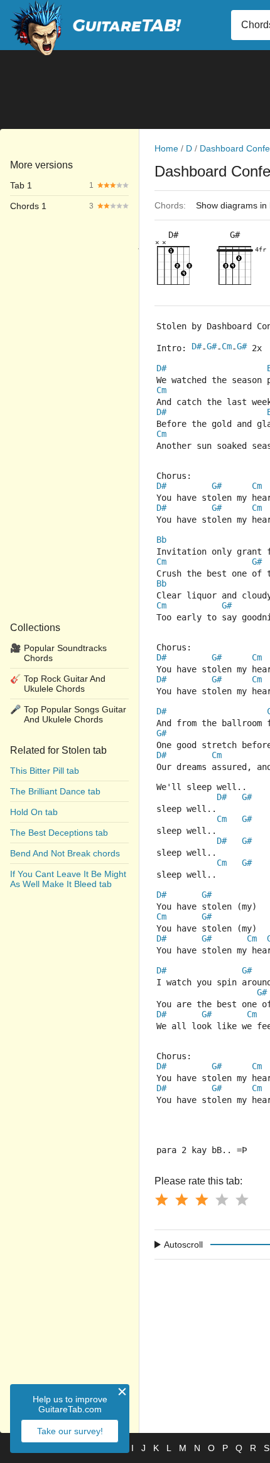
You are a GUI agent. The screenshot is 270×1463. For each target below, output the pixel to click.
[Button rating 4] (222, 1199)
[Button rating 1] (161, 1199)
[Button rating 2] (181, 1199)
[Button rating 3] (202, 1199)
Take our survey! (70, 1431)
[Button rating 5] (242, 1199)
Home (166, 148)
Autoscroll (183, 1245)
